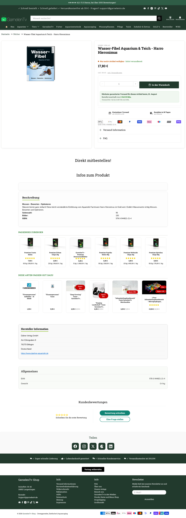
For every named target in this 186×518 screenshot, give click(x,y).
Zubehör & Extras (142, 27)
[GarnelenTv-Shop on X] (162, 8)
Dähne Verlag (104, 45)
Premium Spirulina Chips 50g (156, 254)
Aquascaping (90, 27)
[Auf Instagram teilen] (84, 446)
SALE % (156, 27)
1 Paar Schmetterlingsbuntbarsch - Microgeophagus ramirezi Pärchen (154, 300)
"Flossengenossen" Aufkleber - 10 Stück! (29, 296)
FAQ (105, 138)
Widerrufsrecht (62, 489)
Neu (12, 27)
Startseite (5, 34)
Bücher (16, 34)
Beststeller (168, 27)
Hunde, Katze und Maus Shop (106, 497)
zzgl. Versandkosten (115, 73)
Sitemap (59, 500)
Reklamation (61, 492)
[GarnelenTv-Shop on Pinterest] (155, 8)
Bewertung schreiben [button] (115, 413)
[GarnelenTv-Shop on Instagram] (152, 8)
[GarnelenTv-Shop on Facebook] (148, 8)
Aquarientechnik (73, 27)
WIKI (178, 27)
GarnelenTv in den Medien (105, 494)
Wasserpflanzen (106, 27)
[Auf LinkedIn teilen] (110, 446)
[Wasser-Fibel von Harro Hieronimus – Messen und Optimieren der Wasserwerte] (40, 63)
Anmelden (149, 499)
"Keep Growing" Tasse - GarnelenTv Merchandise (75, 296)
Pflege (120, 27)
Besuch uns (99, 492)
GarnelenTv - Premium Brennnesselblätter (80, 254)
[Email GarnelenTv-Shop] (144, 8)
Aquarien (21, 27)
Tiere (34, 27)
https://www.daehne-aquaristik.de (34, 353)
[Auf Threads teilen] (101, 446)
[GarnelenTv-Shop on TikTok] (159, 8)
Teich (128, 27)
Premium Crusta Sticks (30, 254)
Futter (59, 27)
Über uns (98, 486)
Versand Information (114, 129)
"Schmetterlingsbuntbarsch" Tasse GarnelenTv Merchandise (125, 300)
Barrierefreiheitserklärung (67, 486)
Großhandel (99, 502)
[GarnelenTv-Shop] (14, 18)
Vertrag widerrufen (93, 469)
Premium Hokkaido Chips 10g (131, 254)
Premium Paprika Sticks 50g (105, 254)
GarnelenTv (48, 27)
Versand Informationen (66, 484)
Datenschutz (61, 497)
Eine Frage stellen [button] (114, 419)
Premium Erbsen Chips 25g (55, 254)
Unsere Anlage (100, 489)
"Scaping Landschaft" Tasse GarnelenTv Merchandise (98, 305)
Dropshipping (99, 500)
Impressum (61, 502)
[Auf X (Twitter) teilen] (93, 446)
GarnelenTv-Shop (29, 514)
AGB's (58, 494)
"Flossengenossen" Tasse (52, 295)
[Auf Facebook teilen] (75, 446)
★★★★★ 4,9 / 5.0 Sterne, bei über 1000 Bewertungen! (92, 2)
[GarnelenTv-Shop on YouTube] (166, 8)
